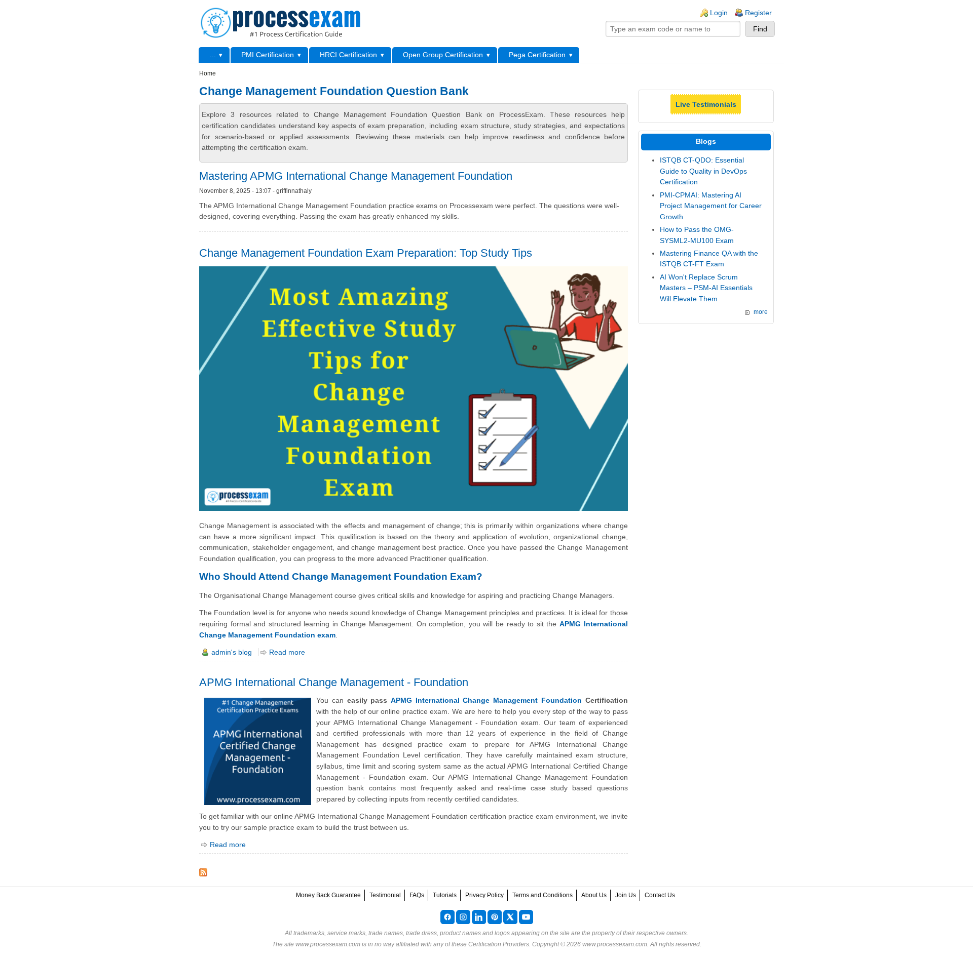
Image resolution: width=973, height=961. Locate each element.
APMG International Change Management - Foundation (333, 682)
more (761, 312)
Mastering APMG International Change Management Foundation (355, 176)
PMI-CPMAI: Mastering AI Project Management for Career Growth (711, 206)
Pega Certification (537, 55)
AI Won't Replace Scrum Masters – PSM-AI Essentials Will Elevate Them (706, 288)
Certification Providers (498, 944)
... (213, 55)
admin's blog (231, 652)
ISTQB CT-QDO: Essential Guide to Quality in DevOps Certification (703, 171)
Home (207, 73)
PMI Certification (267, 55)
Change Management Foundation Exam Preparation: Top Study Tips (365, 253)
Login (719, 13)
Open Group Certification (443, 55)
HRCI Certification (348, 55)
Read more (287, 652)
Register (758, 13)
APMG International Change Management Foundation (486, 700)
